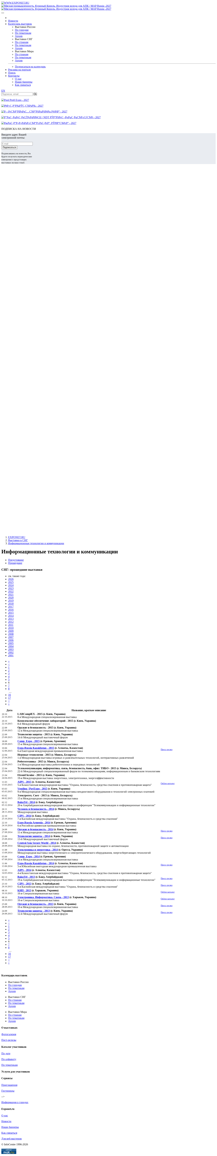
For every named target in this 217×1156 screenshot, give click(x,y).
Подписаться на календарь (30, 66)
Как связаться (23, 84)
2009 (11, 631)
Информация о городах (14, 1102)
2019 (11, 600)
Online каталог (168, 783)
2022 (11, 591)
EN (3, 90)
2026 (11, 579)
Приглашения (9, 1085)
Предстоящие (16, 559)
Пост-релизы (8, 1040)
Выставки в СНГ (18, 540)
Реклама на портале (19, 69)
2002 (11, 652)
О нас (18, 78)
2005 (11, 643)
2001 (11, 655)
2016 (11, 609)
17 (9, 697)
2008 (11, 634)
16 (9, 694)
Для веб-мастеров (11, 1138)
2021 (11, 594)
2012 (11, 621)
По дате (5, 1053)
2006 (11, 640)
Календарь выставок (20, 23)
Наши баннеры (23, 81)
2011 (10, 624)
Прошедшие (15, 563)
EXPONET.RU (16, 537)
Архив (19, 36)
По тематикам (23, 33)
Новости (13, 20)
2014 (11, 615)
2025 (11, 582)
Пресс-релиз (166, 749)
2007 (11, 637)
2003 (11, 649)
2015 (11, 612)
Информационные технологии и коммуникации (36, 543)
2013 (11, 618)
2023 (11, 588)
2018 (11, 603)
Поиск (12, 72)
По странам (21, 42)
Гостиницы (7, 1090)
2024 (11, 585)
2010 (11, 628)
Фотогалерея (8, 1034)
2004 (11, 646)
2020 (11, 597)
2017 (11, 606)
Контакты (13, 75)
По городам (21, 30)
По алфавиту (8, 1059)
